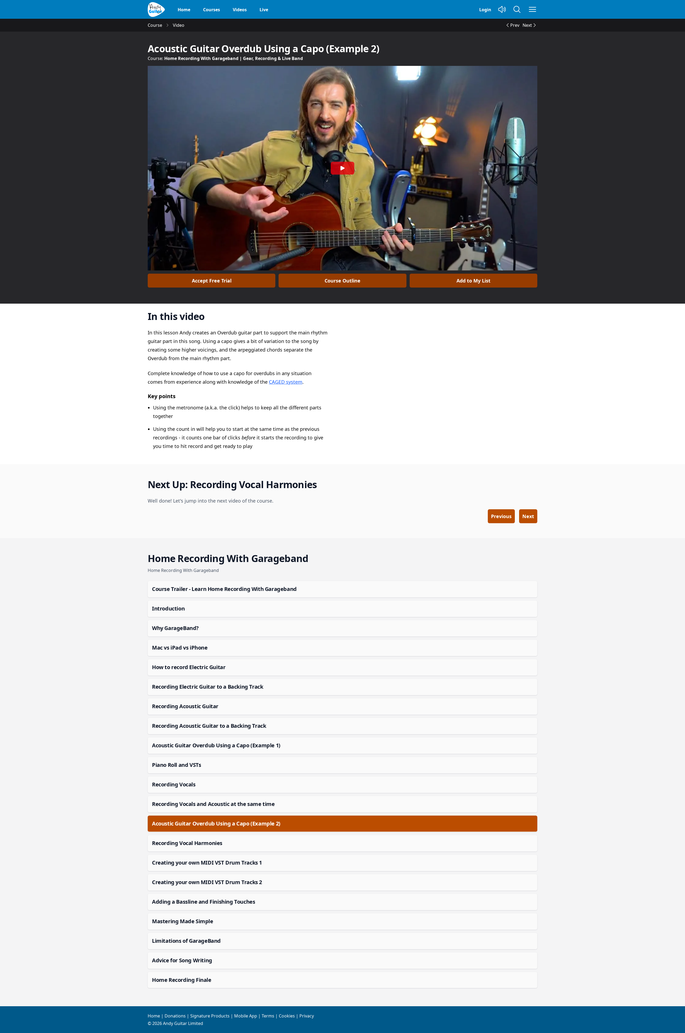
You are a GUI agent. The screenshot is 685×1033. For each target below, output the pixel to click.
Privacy (306, 1016)
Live (264, 10)
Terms (268, 1016)
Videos (240, 10)
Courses (211, 10)
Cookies (287, 1016)
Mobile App (245, 1016)
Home (184, 10)
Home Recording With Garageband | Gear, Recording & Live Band (233, 58)
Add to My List (473, 280)
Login (485, 10)
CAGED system (285, 382)
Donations (175, 1016)
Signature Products (210, 1016)
